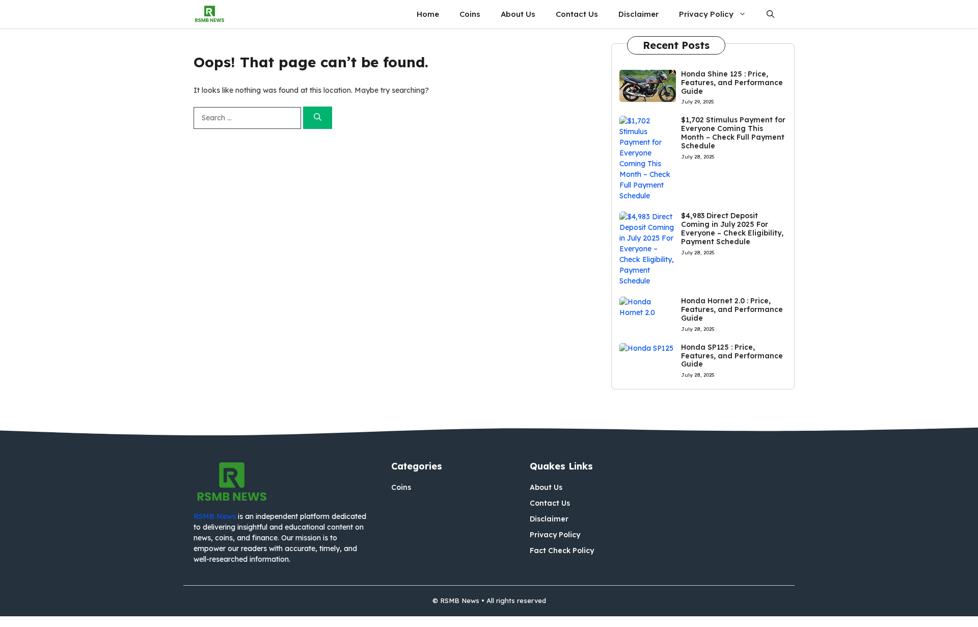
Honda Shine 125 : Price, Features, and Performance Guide (732, 82)
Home (428, 14)
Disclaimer (638, 14)
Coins (469, 14)
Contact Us (577, 14)
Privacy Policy (706, 14)
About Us (518, 14)
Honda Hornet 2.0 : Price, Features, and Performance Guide (732, 309)
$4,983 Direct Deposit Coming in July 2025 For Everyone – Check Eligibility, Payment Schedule (732, 228)
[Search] (317, 118)
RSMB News (215, 516)
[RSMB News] (210, 14)
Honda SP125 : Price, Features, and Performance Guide (732, 356)
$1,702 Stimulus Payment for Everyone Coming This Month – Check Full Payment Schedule (733, 132)
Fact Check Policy (562, 550)
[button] (770, 14)
